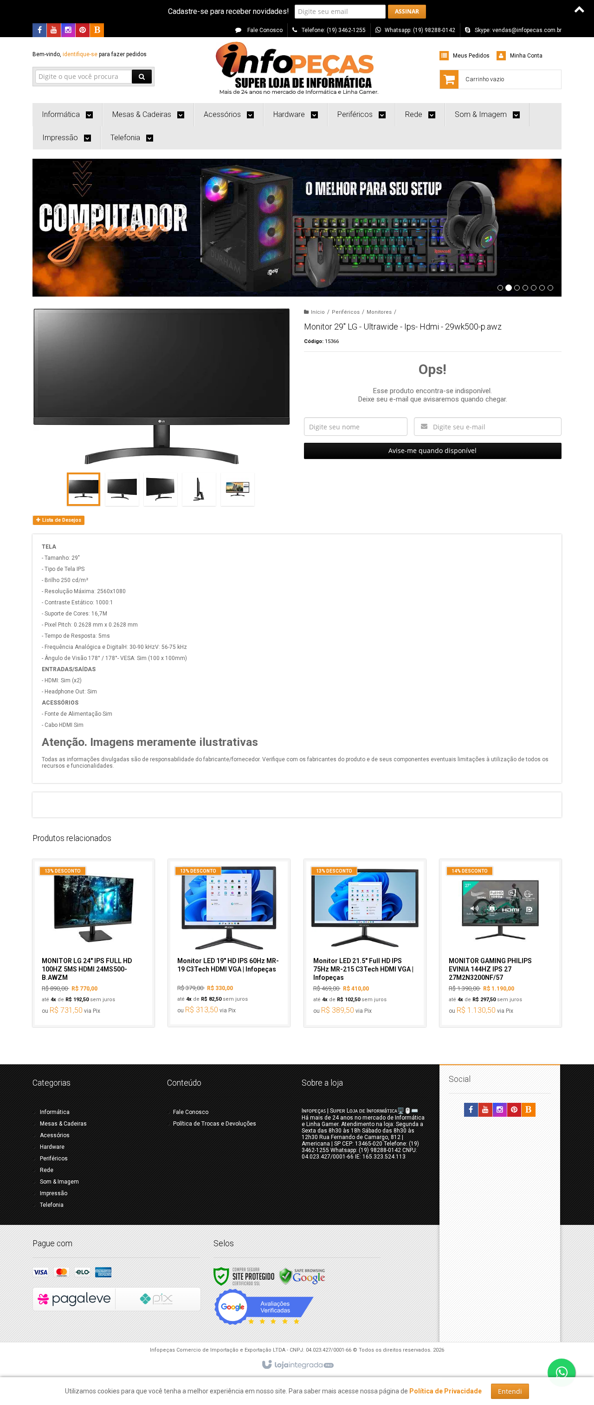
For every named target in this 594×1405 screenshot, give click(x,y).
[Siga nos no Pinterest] (83, 30)
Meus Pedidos (471, 55)
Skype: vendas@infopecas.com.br (518, 30)
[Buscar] (142, 77)
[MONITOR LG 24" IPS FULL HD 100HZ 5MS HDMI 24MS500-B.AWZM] (93, 943)
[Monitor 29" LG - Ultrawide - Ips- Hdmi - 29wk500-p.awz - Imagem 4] (199, 489)
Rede (46, 1170)
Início (318, 312)
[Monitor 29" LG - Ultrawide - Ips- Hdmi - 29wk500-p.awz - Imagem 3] (160, 489)
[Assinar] (407, 12)
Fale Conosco (264, 30)
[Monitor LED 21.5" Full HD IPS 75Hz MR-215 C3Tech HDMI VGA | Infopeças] (365, 943)
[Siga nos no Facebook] (39, 30)
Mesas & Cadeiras (63, 1123)
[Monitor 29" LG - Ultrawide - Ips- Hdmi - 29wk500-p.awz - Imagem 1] (83, 489)
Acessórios (55, 1135)
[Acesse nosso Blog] (97, 30)
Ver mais (99, 980)
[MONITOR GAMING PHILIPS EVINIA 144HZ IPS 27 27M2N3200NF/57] (500, 943)
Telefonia (52, 1205)
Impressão (53, 1193)
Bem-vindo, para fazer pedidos (89, 54)
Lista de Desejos (61, 520)
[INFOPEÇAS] (297, 68)
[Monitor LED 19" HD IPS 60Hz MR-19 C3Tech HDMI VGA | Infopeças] (229, 942)
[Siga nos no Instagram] (68, 30)
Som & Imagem (59, 1181)
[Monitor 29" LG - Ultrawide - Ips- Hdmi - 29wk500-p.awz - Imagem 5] (237, 489)
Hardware (52, 1147)
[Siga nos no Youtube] (54, 30)
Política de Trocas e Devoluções (214, 1123)
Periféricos (346, 312)
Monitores (379, 312)
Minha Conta (526, 55)
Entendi (510, 1391)
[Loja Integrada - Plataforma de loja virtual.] (297, 1365)
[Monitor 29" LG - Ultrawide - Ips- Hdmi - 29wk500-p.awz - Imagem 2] (122, 489)
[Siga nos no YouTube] (485, 1110)
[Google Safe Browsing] (302, 1276)
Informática (55, 1112)
